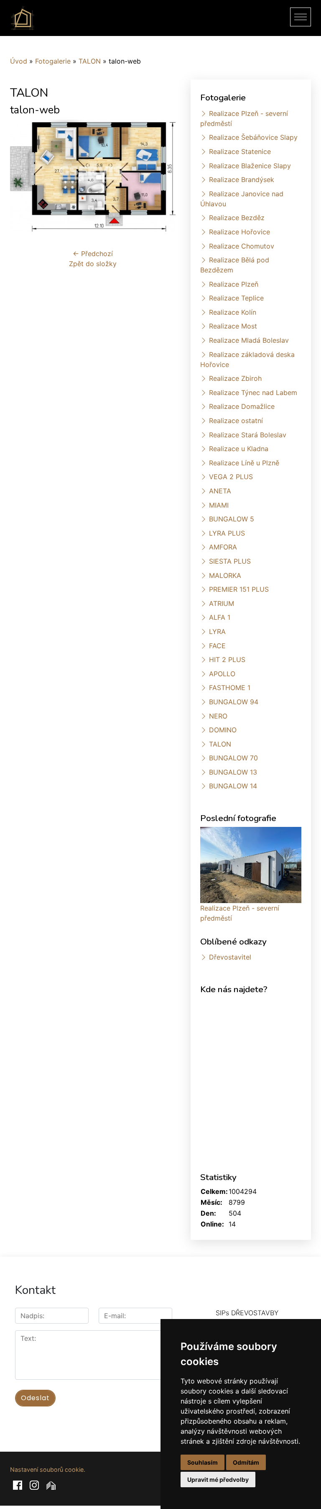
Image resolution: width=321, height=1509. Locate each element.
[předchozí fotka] (23, 176)
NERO (218, 716)
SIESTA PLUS (230, 561)
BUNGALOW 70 (233, 758)
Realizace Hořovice (239, 232)
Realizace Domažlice (242, 406)
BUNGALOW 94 (233, 702)
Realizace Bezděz (237, 217)
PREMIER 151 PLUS (239, 589)
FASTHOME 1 (229, 687)
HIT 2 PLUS (227, 659)
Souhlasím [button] (202, 1462)
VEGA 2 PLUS (231, 476)
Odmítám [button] (246, 1462)
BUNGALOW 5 (231, 519)
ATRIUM (221, 603)
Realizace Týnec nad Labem (253, 392)
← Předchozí (93, 253)
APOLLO (222, 674)
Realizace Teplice (236, 298)
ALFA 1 (219, 617)
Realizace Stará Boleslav (247, 435)
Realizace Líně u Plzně (244, 463)
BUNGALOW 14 (233, 786)
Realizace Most (233, 326)
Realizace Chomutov (241, 246)
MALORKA (225, 575)
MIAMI (219, 505)
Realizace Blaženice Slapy (250, 166)
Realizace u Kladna (238, 448)
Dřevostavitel (230, 957)
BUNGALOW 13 (233, 772)
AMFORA (223, 547)
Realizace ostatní (236, 420)
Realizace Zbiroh (235, 378)
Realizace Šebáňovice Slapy (253, 137)
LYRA (217, 631)
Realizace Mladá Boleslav (249, 340)
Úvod (18, 61)
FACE (217, 646)
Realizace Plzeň (233, 284)
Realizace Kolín (232, 312)
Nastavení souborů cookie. (47, 1469)
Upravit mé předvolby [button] (218, 1479)
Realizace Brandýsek (241, 179)
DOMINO (223, 730)
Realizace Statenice (240, 151)
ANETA (220, 491)
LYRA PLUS (227, 533)
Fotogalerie (53, 61)
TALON (90, 61)
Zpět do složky (93, 263)
